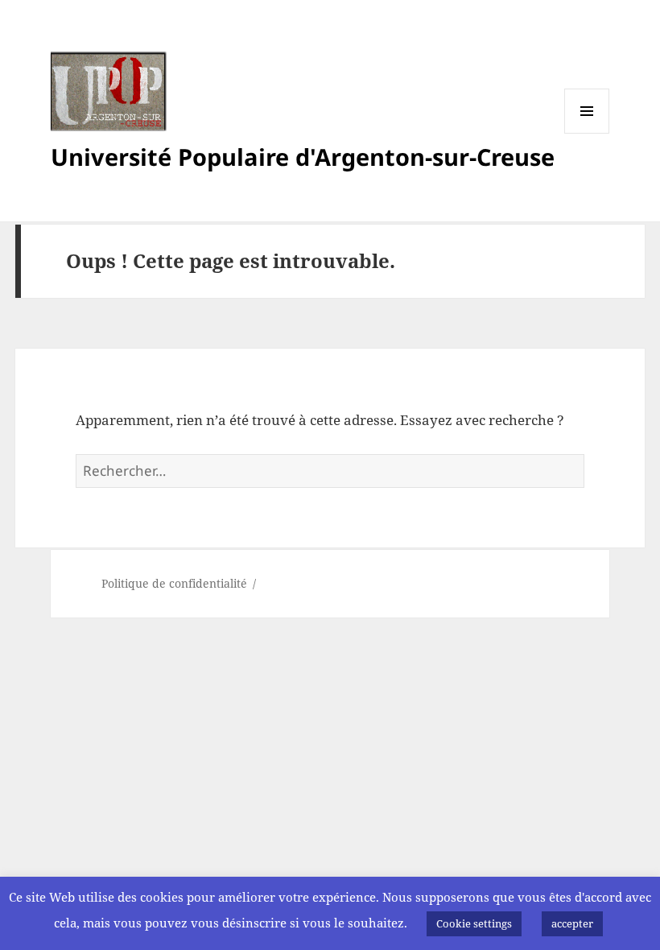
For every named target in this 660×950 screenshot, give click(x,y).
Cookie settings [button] (474, 923)
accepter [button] (572, 923)
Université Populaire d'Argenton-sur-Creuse (303, 156)
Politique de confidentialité (174, 583)
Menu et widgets (587, 133)
